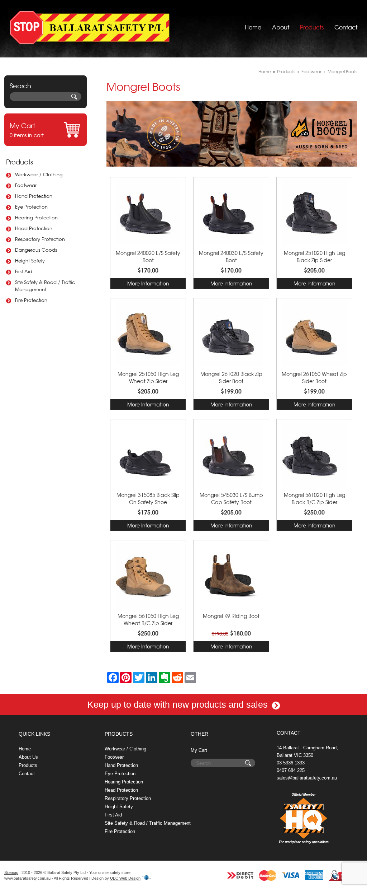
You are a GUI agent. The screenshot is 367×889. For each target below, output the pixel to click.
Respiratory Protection (40, 239)
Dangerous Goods (36, 249)
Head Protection (33, 228)
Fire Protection (31, 300)
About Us (28, 757)
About (280, 27)
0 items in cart (27, 130)
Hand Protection (33, 195)
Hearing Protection (36, 217)
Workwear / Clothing (39, 174)
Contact (345, 27)
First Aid (23, 271)
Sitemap (11, 872)
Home (253, 27)
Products (312, 27)
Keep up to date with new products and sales (178, 704)
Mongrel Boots (342, 71)
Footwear (26, 185)
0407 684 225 (291, 770)
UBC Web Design (125, 878)
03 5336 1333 (291, 762)
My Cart (199, 750)
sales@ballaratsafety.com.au (307, 778)
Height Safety (30, 260)
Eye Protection (31, 206)
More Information (148, 283)
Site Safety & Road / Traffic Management (45, 286)
